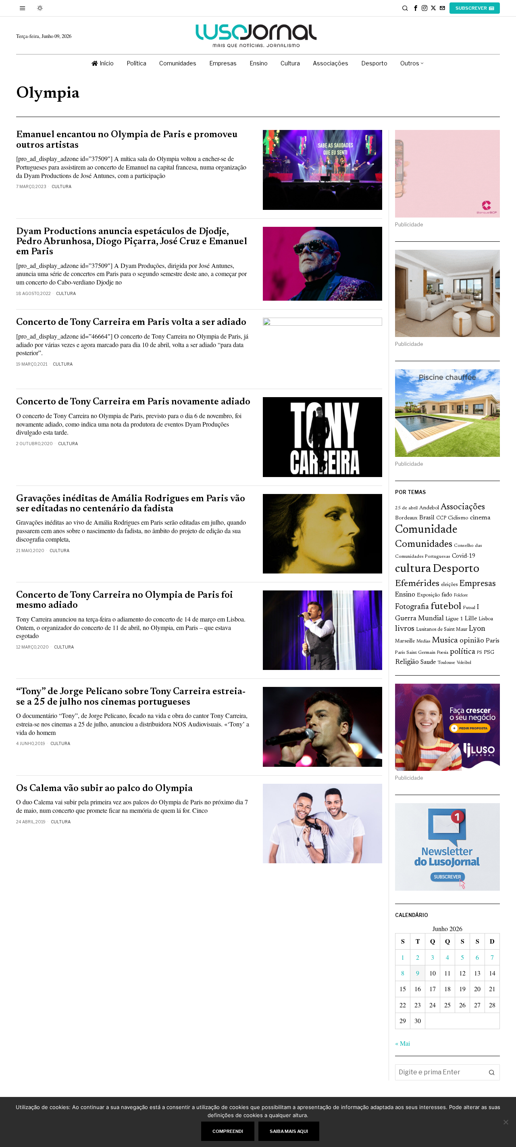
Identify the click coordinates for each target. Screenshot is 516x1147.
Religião (407, 662)
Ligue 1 (454, 619)
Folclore (461, 595)
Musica (445, 640)
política (462, 652)
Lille (471, 619)
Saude (428, 662)
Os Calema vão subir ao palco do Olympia (104, 788)
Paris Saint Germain (415, 652)
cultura (413, 569)
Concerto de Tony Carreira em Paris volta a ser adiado (131, 322)
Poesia (442, 653)
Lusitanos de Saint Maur (441, 629)
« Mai (402, 1043)
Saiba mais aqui (289, 1131)
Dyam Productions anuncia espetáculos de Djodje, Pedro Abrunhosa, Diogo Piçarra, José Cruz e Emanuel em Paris (131, 242)
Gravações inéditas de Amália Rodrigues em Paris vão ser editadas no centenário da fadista (130, 504)
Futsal (469, 607)
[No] (506, 1122)
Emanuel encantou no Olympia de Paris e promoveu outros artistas (126, 140)
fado (446, 595)
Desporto (456, 569)
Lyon (477, 629)
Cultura (61, 186)
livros (404, 629)
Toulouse (446, 662)
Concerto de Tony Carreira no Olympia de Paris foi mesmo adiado (124, 600)
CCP (441, 518)
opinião (472, 641)
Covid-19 (463, 556)
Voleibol (464, 663)
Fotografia (412, 607)
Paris (492, 641)
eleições (449, 584)
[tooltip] (416, 8)
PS (479, 653)
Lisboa (486, 619)
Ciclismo (458, 518)
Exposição (428, 595)
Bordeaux (406, 518)
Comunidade (426, 530)
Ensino (405, 595)
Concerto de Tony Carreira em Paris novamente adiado (133, 402)
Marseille (405, 641)
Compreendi (227, 1131)
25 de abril (406, 508)
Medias (423, 641)
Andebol (429, 508)
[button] (492, 1072)
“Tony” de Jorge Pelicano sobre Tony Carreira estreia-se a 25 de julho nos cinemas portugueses (131, 697)
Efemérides (417, 583)
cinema (480, 518)
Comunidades (423, 544)
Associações (463, 507)
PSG (489, 652)
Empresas (477, 584)
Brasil (427, 518)
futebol (446, 607)
